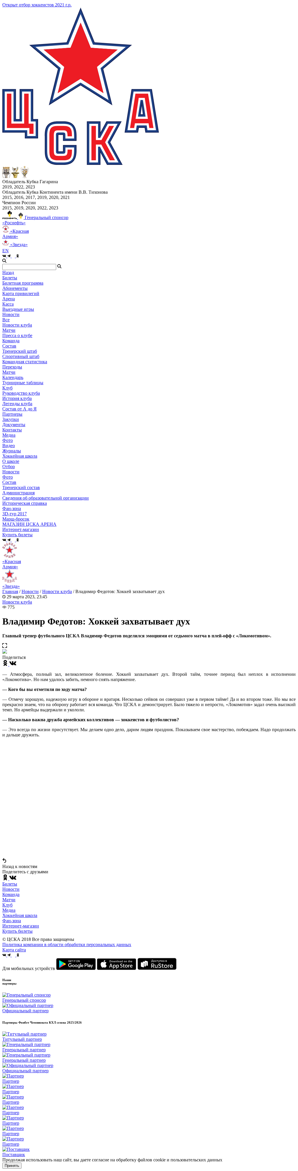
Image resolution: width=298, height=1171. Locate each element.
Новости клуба (17, 324)
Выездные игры (18, 309)
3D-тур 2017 (14, 513)
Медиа (8, 910)
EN (5, 250)
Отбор (8, 466)
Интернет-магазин (20, 925)
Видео (8, 445)
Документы (13, 424)
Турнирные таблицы (22, 382)
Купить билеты (17, 931)
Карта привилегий (20, 293)
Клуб (7, 904)
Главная (10, 591)
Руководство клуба (21, 393)
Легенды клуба (17, 403)
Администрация (18, 492)
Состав (9, 345)
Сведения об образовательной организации (45, 497)
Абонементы (15, 288)
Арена (8, 298)
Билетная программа (22, 283)
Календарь (12, 377)
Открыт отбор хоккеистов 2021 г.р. (37, 4)
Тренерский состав (21, 487)
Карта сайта (14, 949)
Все (6, 319)
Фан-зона (11, 920)
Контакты (12, 429)
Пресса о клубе (17, 335)
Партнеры (12, 414)
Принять (12, 1165)
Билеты (9, 883)
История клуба (17, 398)
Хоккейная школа (19, 915)
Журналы (11, 450)
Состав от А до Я (19, 408)
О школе (10, 461)
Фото (7, 440)
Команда (10, 894)
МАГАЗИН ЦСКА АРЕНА (29, 524)
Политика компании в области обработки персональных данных (66, 944)
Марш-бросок (15, 518)
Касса (8, 303)
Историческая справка (24, 503)
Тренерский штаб (19, 351)
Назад (8, 272)
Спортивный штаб (20, 356)
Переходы (12, 366)
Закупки (10, 419)
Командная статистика (24, 361)
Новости (10, 471)
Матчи (8, 330)
